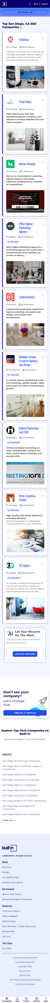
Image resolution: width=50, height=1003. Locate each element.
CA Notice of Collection (25, 984)
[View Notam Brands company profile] (25, 186)
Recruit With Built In (12, 894)
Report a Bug (8, 921)
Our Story (7, 867)
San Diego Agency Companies (19, 785)
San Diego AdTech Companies (19, 774)
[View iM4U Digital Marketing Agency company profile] (25, 253)
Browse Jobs (8, 931)
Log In (45, 4)
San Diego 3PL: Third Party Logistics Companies (22, 768)
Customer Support (11, 911)
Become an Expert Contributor (17, 899)
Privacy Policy (25, 971)
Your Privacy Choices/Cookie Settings (25, 980)
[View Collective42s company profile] (25, 319)
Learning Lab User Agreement (25, 958)
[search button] (30, 4)
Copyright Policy (25, 966)
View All (8, 820)
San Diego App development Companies (18, 807)
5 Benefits (14, 510)
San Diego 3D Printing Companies (21, 761)
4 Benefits (14, 375)
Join (36, 4)
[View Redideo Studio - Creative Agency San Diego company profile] (25, 386)
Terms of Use (25, 975)
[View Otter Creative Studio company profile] (25, 523)
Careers (6, 872)
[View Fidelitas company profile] (25, 62)
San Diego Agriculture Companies (21, 790)
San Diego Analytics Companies (20, 795)
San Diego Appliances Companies (21, 814)
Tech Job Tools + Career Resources (18, 926)
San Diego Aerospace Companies (20, 779)
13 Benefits (14, 442)
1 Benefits (14, 242)
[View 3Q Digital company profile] (25, 590)
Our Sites (6, 948)
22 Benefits (15, 578)
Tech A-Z (6, 936)
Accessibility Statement (25, 962)
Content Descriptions (12, 882)
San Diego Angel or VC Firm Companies (24, 800)
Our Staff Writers (10, 877)
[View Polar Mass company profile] (25, 124)
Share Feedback (10, 916)
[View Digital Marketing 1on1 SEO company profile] (25, 455)
